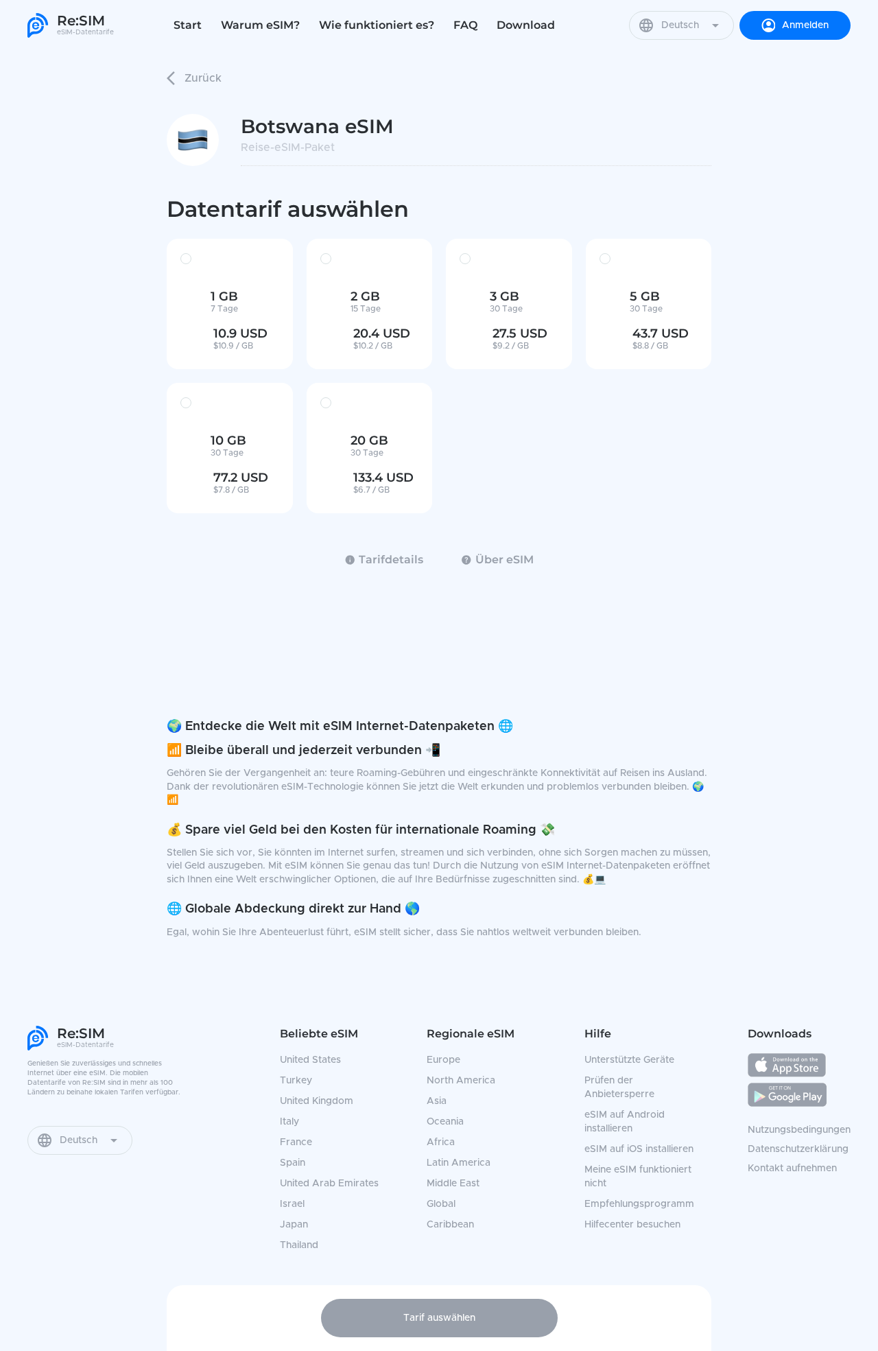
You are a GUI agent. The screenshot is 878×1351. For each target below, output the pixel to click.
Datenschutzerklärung (798, 1149)
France (296, 1142)
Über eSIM (504, 559)
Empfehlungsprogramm (639, 1204)
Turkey (296, 1080)
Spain (292, 1163)
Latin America (458, 1163)
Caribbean (450, 1225)
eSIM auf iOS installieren (638, 1149)
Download (526, 25)
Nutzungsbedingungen (799, 1130)
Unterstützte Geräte (629, 1060)
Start (188, 25)
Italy (289, 1122)
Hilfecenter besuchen (632, 1225)
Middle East (453, 1183)
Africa (441, 1142)
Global (441, 1204)
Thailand (299, 1245)
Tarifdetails (391, 559)
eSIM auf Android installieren (624, 1121)
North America (461, 1080)
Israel (292, 1204)
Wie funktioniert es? (376, 25)
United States (310, 1060)
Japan (294, 1225)
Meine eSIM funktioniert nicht (637, 1176)
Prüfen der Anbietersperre (619, 1087)
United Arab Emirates (329, 1183)
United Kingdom (316, 1101)
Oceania (445, 1122)
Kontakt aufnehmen (792, 1168)
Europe (443, 1060)
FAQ (465, 25)
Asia (437, 1101)
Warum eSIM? (260, 25)
